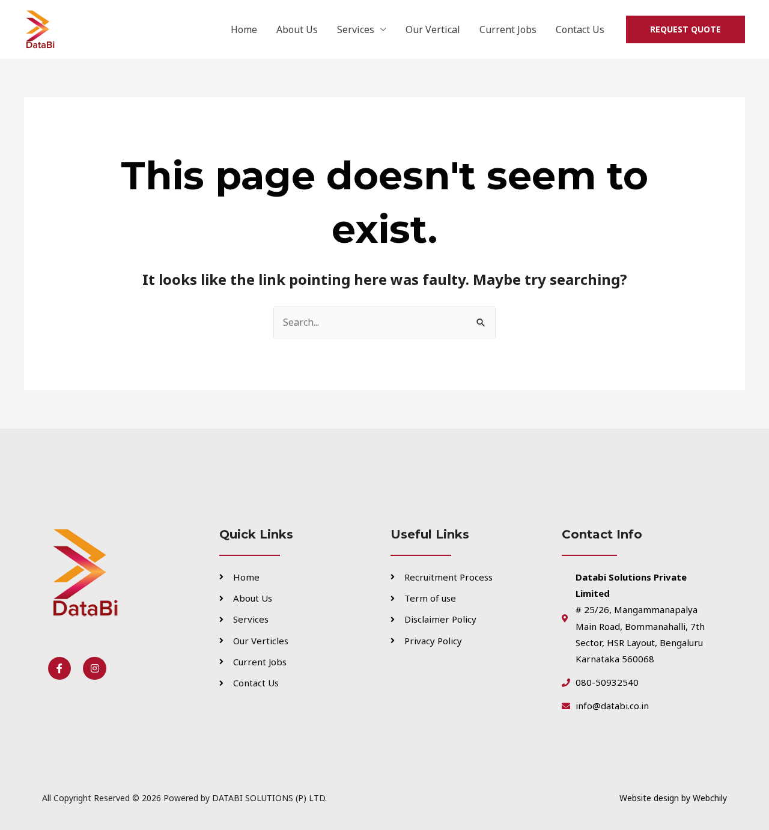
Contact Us (580, 29)
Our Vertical (433, 29)
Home (244, 29)
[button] (685, 29)
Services (355, 29)
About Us (297, 29)
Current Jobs (507, 29)
